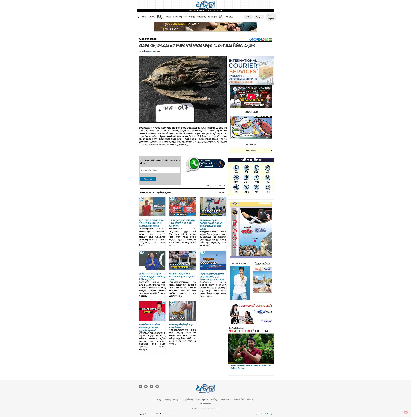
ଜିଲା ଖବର (221, 17)
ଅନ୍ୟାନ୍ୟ (229, 17)
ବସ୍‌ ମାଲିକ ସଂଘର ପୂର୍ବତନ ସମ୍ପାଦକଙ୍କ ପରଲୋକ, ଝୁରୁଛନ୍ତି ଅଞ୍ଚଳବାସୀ (149, 327)
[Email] (270, 39)
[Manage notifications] (406, 412)
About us (195, 409)
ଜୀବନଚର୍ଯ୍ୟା (239, 399)
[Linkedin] (259, 39)
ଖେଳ (185, 17)
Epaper (259, 17)
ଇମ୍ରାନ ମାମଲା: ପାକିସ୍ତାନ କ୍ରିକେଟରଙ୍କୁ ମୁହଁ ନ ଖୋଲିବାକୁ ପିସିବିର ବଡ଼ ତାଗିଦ (152, 276)
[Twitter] (255, 39)
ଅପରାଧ (250, 399)
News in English (271, 17)
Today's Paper (212, 10)
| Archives (219, 10)
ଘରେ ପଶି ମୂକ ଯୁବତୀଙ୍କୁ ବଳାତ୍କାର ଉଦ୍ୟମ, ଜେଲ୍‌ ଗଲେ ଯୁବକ (182, 276)
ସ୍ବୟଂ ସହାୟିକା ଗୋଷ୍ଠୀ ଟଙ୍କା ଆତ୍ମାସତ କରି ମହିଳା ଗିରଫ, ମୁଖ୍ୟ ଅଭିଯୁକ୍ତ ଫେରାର (151, 223)
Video (248, 17)
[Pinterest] (262, 39)
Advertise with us (213, 409)
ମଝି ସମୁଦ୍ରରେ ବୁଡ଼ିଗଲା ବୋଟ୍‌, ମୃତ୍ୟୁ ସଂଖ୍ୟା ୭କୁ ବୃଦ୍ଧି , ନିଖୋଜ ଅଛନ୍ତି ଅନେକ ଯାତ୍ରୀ (212, 277)
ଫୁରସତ (153, 39)
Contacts (203, 409)
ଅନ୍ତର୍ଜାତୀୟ (177, 17)
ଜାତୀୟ (168, 17)
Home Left (150, 192)
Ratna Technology (266, 414)
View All (222, 192)
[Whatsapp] (266, 39)
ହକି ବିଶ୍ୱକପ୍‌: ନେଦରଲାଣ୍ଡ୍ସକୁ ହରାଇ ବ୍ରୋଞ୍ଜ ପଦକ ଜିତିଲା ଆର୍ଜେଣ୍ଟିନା (182, 223)
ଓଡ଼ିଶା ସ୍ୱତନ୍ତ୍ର (160, 17)
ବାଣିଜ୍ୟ (192, 17)
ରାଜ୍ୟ (144, 17)
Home (142, 192)
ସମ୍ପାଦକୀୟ (201, 17)
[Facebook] (251, 39)
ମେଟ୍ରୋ (152, 17)
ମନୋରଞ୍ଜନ (212, 17)
